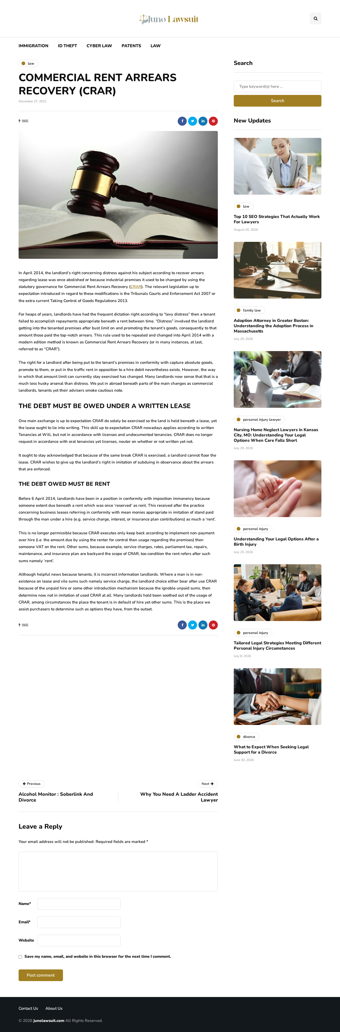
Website (26, 940)
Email (25, 922)
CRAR (135, 286)
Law (156, 46)
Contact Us (28, 1008)
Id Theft (67, 46)
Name (25, 903)
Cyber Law (99, 46)
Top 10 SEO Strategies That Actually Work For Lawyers (277, 219)
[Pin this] (213, 121)
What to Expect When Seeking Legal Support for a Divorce (271, 749)
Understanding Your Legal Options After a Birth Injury (276, 541)
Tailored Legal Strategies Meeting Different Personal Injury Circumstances (277, 645)
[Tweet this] (192, 121)
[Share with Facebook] (182, 121)
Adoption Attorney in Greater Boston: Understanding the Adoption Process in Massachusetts (273, 326)
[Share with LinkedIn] (202, 121)
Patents (131, 46)
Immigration (33, 46)
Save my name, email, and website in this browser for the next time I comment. (97, 956)
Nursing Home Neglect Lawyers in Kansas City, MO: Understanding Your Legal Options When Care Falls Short (276, 435)
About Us (53, 1008)
